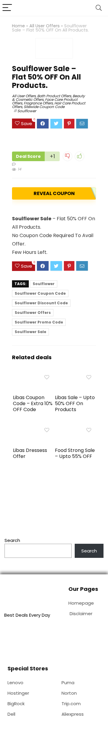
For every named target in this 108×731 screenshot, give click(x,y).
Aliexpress (73, 714)
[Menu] (7, 8)
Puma (68, 682)
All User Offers (44, 26)
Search (12, 540)
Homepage (81, 603)
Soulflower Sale (30, 331)
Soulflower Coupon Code (40, 293)
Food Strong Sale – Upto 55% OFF (75, 453)
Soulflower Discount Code (41, 302)
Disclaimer (81, 613)
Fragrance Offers (38, 103)
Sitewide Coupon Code (44, 106)
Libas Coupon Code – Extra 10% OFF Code (32, 403)
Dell (11, 714)
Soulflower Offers (33, 312)
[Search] (99, 8)
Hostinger (18, 693)
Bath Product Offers (54, 95)
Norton (69, 693)
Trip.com (71, 703)
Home (18, 26)
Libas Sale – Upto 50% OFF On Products (75, 403)
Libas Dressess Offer (30, 453)
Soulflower (26, 110)
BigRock (16, 703)
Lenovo (15, 682)
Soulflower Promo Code (39, 322)
